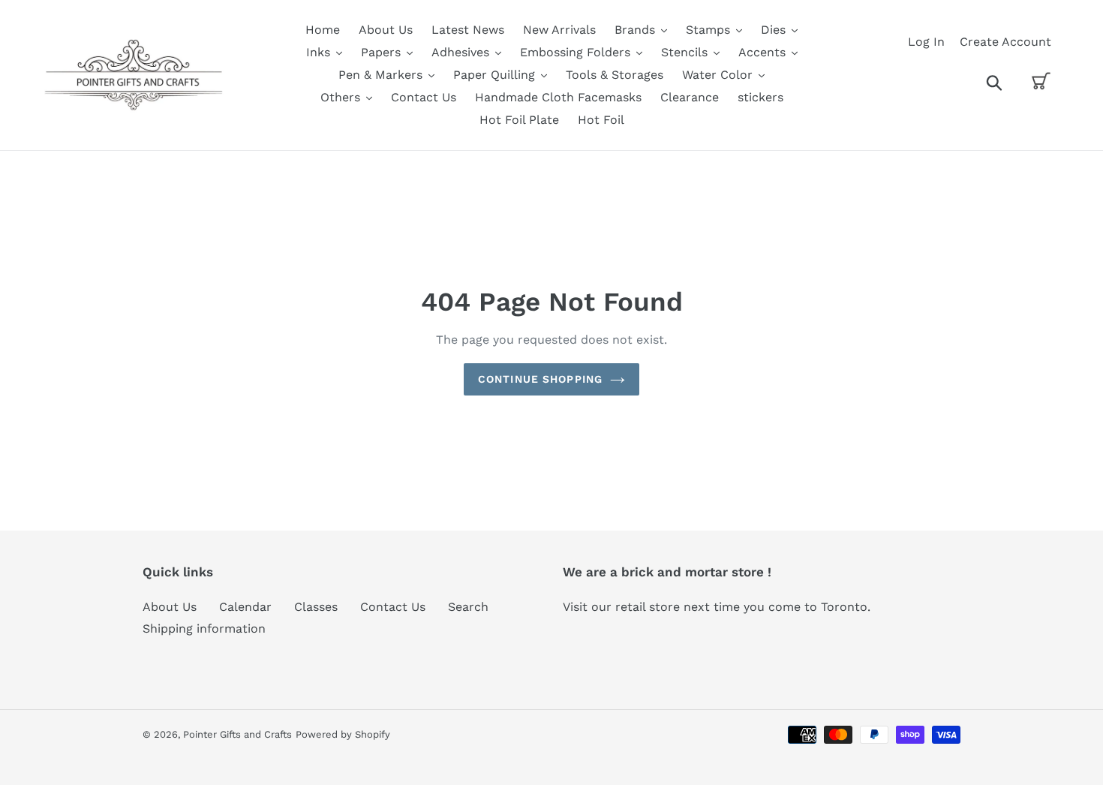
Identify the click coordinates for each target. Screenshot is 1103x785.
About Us (170, 607)
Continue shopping (540, 379)
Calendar (245, 607)
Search (468, 607)
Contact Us (392, 607)
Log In (926, 42)
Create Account (1005, 42)
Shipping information (204, 628)
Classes (316, 607)
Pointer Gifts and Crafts (237, 734)
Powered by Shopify (343, 734)
